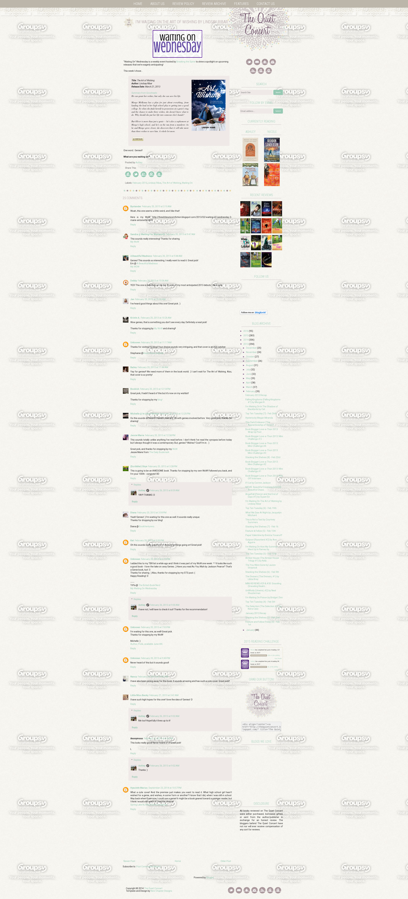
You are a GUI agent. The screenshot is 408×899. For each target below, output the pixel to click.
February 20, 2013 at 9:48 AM (167, 256)
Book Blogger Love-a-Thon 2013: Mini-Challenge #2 (261, 463)
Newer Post (129, 861)
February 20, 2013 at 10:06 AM (153, 280)
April (248, 382)
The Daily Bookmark (159, 452)
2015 (246, 335)
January (250, 630)
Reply (133, 224)
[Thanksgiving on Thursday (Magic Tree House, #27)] (250, 185)
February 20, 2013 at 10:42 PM (153, 676)
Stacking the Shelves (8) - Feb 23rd (262, 457)
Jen (132, 299)
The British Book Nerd (149, 585)
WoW (174, 449)
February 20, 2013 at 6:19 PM (155, 559)
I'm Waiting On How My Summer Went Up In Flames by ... (261, 548)
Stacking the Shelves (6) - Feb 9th (262, 572)
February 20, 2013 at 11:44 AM (153, 367)
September (252, 361)
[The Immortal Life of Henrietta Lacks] (272, 185)
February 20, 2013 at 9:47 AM (180, 234)
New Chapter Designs (161, 891)
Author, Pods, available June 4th (146, 644)
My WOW (134, 266)
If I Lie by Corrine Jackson (258, 483)
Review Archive (214, 4)
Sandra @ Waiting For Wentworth (147, 234)
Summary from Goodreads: (144, 93)
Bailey (133, 367)
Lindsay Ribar (154, 183)
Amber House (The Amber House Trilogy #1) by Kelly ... (262, 559)
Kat (132, 540)
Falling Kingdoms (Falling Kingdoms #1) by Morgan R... (262, 400)
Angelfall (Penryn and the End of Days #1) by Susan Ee (261, 495)
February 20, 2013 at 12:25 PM (175, 413)
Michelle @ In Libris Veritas (144, 413)
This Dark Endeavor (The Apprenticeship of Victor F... (260, 423)
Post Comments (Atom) (148, 866)
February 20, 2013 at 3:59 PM (151, 512)
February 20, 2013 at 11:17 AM (156, 342)
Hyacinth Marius (139, 788)
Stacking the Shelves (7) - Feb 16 (261, 526)
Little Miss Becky (139, 695)
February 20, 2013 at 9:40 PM (155, 658)
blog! (160, 399)
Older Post (226, 861)
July (248, 369)
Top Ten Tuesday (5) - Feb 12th (261, 553)
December (251, 348)
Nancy (133, 676)
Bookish (134, 389)
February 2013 (140, 183)
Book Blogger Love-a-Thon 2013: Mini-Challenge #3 (261, 451)
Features (241, 4)
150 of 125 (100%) (274, 655)
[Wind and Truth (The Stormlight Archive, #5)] (272, 161)
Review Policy (183, 4)
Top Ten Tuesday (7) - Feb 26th (261, 413)
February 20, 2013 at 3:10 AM (156, 206)
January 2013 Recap (255, 613)
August (250, 365)
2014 (246, 339)
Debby (133, 280)
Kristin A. (135, 317)
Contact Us (266, 4)
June (249, 374)
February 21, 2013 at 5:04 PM (158, 738)
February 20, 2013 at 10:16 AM (150, 299)
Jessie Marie (137, 435)
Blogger (210, 877)
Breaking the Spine (185, 61)
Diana (133, 512)
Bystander (135, 206)
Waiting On (187, 183)
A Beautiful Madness (141, 256)
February (250, 391)
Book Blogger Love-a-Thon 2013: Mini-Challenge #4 (261, 444)
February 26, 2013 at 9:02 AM (164, 716)
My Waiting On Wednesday (143, 588)
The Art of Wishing (171, 183)
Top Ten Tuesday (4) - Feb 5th (260, 602)
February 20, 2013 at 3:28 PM (162, 466)
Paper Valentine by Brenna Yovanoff (263, 535)
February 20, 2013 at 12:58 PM (160, 435)
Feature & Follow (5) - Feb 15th (260, 531)
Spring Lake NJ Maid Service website (148, 804)
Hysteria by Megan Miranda (259, 418)
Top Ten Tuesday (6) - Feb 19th (261, 508)
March (249, 387)
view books (278, 658)
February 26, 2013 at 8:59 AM (164, 490)
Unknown (135, 342)
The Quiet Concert (153, 888)
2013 (246, 344)
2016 (246, 331)
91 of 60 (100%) (273, 667)
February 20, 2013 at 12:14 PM (155, 389)
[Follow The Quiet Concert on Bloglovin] (253, 314)
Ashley (141, 490)
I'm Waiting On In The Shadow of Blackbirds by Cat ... (261, 407)
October (250, 356)
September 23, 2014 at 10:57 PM (165, 788)
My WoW (134, 242)
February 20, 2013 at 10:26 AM (156, 317)
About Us (157, 4)
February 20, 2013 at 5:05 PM (149, 540)
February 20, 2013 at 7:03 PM (155, 627)
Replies (137, 485)
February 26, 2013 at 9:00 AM (164, 605)
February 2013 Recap (256, 395)
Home (138, 4)
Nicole (253, 650)
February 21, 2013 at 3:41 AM (163, 695)
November (251, 352)
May (248, 378)
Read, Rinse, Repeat (153, 353)
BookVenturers (146, 526)
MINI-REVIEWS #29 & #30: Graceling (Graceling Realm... (263, 584)
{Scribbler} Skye (138, 466)
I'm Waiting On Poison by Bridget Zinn (264, 597)
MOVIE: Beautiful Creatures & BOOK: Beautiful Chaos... (263, 488)
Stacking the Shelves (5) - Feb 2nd (262, 617)
